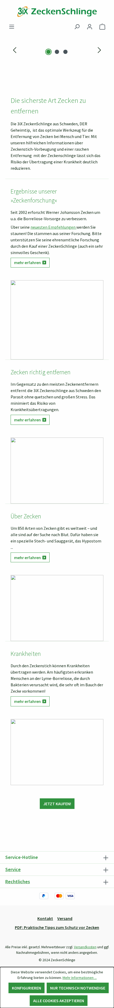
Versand (64, 918)
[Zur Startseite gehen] (57, 11)
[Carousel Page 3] (65, 52)
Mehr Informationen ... (80, 977)
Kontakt (45, 918)
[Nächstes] (99, 49)
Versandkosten (85, 947)
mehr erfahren (28, 262)
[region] (57, 49)
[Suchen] (77, 26)
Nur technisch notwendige (77, 988)
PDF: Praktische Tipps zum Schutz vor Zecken (57, 927)
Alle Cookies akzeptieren (58, 1000)
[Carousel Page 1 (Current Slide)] (48, 52)
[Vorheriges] (15, 49)
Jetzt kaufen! (57, 803)
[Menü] (11, 26)
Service (13, 869)
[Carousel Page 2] (57, 52)
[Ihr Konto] (89, 26)
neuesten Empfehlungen (53, 227)
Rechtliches (17, 881)
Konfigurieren (26, 988)
